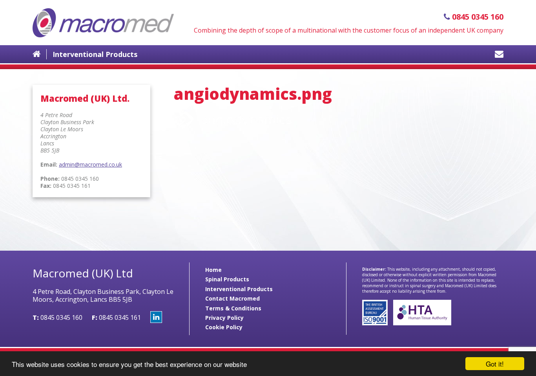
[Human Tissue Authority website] (420, 323)
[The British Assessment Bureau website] (375, 323)
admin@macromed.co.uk (90, 164)
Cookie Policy (223, 327)
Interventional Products (95, 54)
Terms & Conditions (233, 308)
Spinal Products (227, 279)
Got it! (495, 364)
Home (213, 269)
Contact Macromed (232, 298)
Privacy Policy (224, 317)
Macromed (103, 22)
